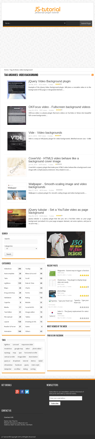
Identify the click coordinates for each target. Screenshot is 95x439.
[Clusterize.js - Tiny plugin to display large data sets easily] (52, 286)
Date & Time (33, 283)
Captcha (12, 302)
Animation (12, 331)
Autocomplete (12, 273)
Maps (12, 288)
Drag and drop (12, 293)
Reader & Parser (12, 326)
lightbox (7, 344)
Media (12, 307)
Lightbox (12, 283)
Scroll (33, 278)
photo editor (37, 349)
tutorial (25, 361)
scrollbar (17, 369)
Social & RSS (33, 307)
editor (28, 349)
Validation (12, 298)
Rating (33, 298)
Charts (33, 288)
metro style (35, 365)
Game (33, 326)
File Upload (12, 317)
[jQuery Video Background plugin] (16, 99)
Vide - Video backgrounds (45, 132)
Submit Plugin (86, 23)
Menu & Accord (33, 273)
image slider (22, 357)
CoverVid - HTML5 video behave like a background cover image (54, 160)
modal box (8, 349)
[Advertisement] (47, 47)
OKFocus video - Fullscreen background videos (59, 107)
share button (33, 357)
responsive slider (27, 344)
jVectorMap (62, 291)
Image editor (33, 312)
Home (6, 70)
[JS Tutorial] (47, 12)
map (14, 353)
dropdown (16, 361)
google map (19, 349)
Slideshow (12, 269)
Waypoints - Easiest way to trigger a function (73, 271)
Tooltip (33, 269)
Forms (33, 293)
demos (33, 361)
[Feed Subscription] (93, 75)
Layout (12, 322)
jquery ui (7, 361)
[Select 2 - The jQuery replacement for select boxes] (52, 317)
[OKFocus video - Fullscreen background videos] (16, 125)
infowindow (8, 365)
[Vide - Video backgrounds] (16, 150)
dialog (25, 369)
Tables (33, 317)
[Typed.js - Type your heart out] (61, 301)
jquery (26, 365)
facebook (18, 365)
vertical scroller (9, 357)
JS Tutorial (5, 437)
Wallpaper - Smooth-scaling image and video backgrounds (58, 185)
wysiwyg (7, 353)
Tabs (12, 278)
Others (33, 331)
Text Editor (12, 312)
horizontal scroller (30, 353)
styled (40, 361)
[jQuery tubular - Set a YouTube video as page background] (16, 227)
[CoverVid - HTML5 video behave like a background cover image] (16, 176)
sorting (32, 369)
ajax (20, 353)
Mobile (33, 302)
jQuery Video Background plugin (50, 81)
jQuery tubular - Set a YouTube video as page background (58, 211)
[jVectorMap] (52, 297)
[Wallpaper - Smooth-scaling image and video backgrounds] (16, 202)
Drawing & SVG (33, 322)
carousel (16, 344)
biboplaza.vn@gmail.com (19, 423)
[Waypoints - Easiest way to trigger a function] (52, 276)
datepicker (7, 369)
